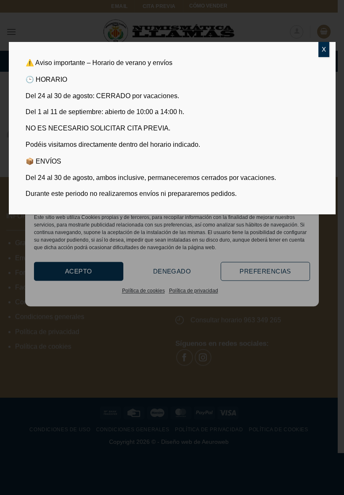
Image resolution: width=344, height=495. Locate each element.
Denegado (172, 271)
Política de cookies (143, 291)
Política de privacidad (193, 291)
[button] (306, 200)
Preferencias (265, 271)
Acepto (78, 271)
